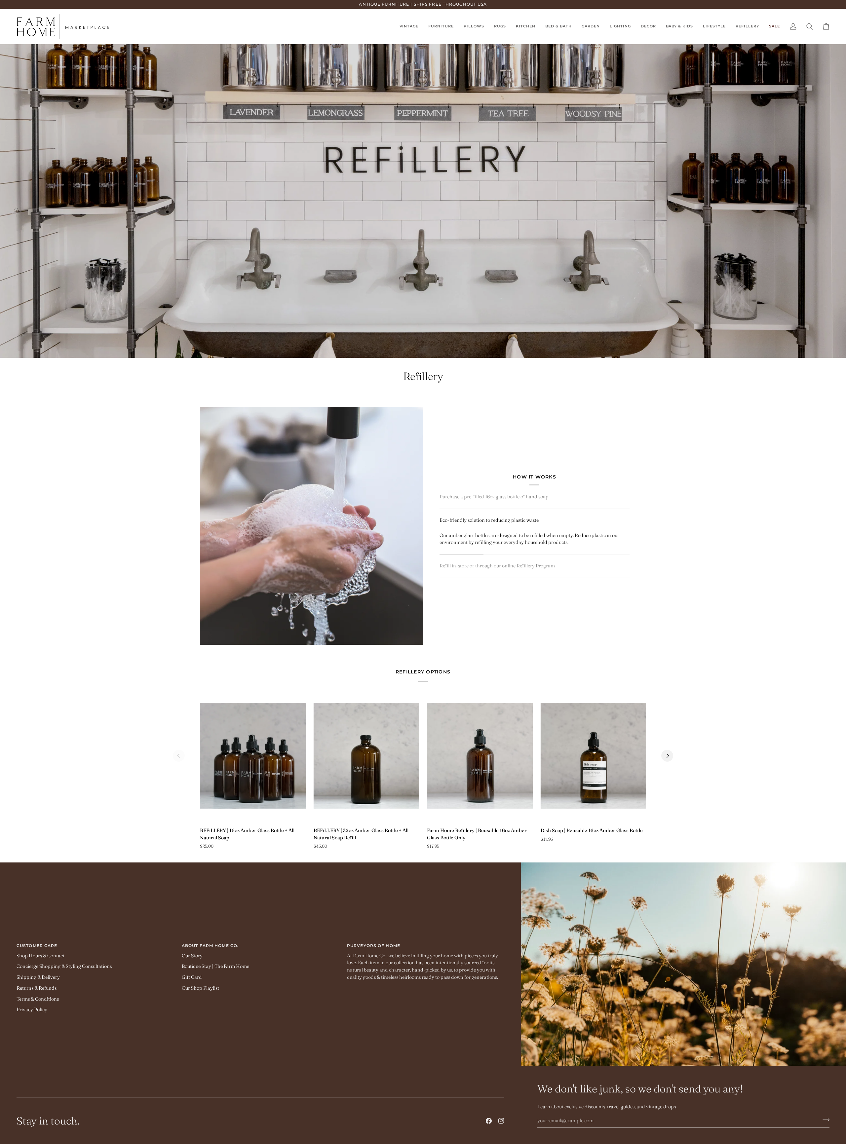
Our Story (192, 956)
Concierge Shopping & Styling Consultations (64, 966)
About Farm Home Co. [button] (210, 945)
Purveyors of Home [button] (373, 945)
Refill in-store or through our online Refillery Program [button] (497, 566)
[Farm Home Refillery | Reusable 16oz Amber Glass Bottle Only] (480, 755)
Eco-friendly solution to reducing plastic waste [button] (489, 520)
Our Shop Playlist (200, 988)
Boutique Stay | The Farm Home (215, 966)
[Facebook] (489, 1121)
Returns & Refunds (37, 988)
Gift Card (192, 977)
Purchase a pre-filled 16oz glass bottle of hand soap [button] (494, 497)
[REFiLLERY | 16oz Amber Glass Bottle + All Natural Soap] (253, 755)
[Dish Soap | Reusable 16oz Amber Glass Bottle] (593, 755)
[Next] (667, 756)
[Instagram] (501, 1121)
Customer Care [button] (37, 945)
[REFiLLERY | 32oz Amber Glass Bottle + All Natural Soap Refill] (366, 755)
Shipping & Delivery (38, 977)
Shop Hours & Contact (40, 956)
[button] (500, 26)
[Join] (824, 1120)
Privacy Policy (32, 1009)
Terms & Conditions (38, 999)
